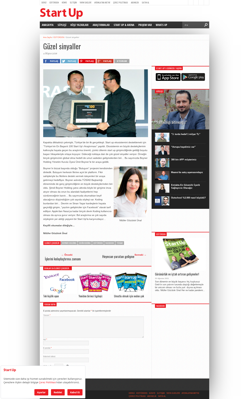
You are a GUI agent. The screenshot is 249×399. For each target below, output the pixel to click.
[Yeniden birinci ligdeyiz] (95, 292)
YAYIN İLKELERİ (85, 2)
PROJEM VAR (145, 25)
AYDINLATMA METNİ (102, 2)
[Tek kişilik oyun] (60, 292)
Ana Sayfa (47, 37)
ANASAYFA (48, 25)
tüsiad (120, 243)
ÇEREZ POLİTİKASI (120, 2)
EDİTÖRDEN (54, 2)
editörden (98, 243)
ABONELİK (135, 2)
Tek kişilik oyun (51, 296)
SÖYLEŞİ (62, 25)
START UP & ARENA (124, 25)
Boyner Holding (69, 243)
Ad (45, 339)
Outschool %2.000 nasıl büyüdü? (188, 197)
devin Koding (85, 243)
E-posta (47, 348)
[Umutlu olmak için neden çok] (131, 292)
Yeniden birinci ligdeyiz (90, 296)
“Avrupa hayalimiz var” (183, 147)
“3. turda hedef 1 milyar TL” (185, 134)
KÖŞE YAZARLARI (79, 25)
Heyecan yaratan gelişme (118, 256)
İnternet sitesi (49, 356)
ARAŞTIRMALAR (101, 25)
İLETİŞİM (73, 2)
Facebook (109, 243)
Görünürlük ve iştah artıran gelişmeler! (177, 274)
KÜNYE (64, 2)
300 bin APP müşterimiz (183, 159)
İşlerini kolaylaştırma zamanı (63, 259)
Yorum (46, 315)
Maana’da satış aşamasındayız (187, 172)
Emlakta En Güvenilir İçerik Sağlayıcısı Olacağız (185, 186)
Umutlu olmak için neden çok (129, 296)
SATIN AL (145, 2)
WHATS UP (161, 25)
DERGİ (44, 2)
